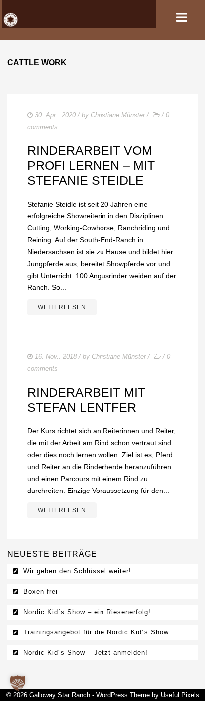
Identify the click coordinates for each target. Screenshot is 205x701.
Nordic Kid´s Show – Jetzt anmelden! (85, 652)
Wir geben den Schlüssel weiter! (77, 571)
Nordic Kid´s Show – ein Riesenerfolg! (87, 612)
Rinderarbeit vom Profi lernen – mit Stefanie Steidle (91, 165)
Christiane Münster (118, 115)
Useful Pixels (180, 695)
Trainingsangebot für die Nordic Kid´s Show (96, 632)
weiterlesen (62, 307)
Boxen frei (40, 591)
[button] (18, 683)
